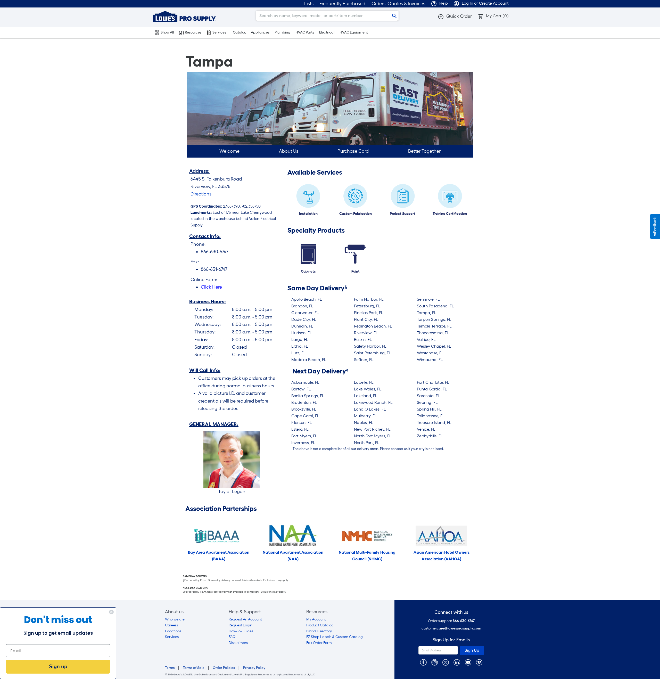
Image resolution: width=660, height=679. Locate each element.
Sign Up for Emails (451, 640)
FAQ (232, 637)
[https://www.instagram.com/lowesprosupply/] (434, 662)
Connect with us (451, 612)
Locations (173, 631)
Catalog (239, 32)
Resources (193, 32)
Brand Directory (319, 631)
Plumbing (282, 32)
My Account (316, 619)
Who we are (175, 619)
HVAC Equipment (354, 32)
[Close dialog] (111, 612)
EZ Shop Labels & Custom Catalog (334, 637)
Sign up (58, 666)
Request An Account (245, 619)
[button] (454, 16)
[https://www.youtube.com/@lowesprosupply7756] (468, 662)
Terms (170, 668)
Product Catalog (320, 625)
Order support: (451, 621)
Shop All (167, 32)
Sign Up (472, 650)
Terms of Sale (193, 668)
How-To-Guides (241, 631)
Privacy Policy (254, 668)
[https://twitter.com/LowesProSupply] (445, 662)
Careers (171, 625)
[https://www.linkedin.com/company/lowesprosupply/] (456, 662)
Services (219, 32)
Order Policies (224, 668)
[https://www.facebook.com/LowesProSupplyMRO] (423, 662)
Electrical (326, 32)
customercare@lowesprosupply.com (451, 628)
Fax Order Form (319, 643)
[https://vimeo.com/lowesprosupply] (479, 662)
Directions (201, 194)
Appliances (260, 32)
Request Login (240, 625)
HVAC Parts (304, 32)
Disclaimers (238, 643)
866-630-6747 (464, 621)
